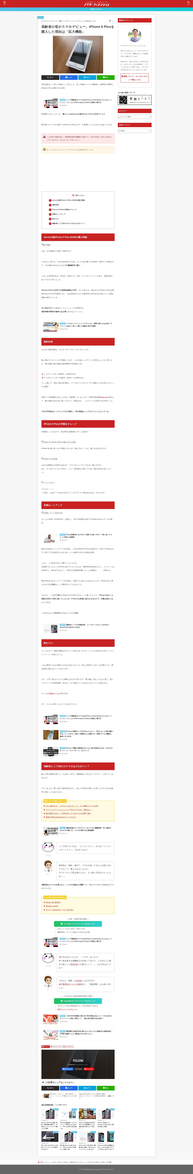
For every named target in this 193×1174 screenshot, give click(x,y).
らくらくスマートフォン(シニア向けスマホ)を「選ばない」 (69, 810)
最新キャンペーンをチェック (67, 1009)
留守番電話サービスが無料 (70, 984)
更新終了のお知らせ (96, 9)
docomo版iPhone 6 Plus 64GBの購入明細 (67, 200)
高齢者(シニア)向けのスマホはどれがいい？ (67, 223)
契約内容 (54, 205)
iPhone (60, 1162)
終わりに (54, 219)
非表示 (82, 195)
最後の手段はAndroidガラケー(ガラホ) (61, 817)
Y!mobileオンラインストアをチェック (79, 1001)
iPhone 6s (103, 397)
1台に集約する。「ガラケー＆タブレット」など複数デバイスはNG (72, 806)
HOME (41, 1162)
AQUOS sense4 (52, 906)
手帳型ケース (53, 693)
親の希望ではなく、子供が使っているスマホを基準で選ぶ (68, 813)
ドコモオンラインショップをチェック (79, 924)
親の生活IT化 (69, 1046)
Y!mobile (78, 981)
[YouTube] (88, 1069)
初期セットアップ (57, 214)
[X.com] (78, 1069)
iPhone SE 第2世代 (53, 902)
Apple (54, 1162)
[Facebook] (67, 1069)
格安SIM (74, 964)
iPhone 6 (40, 17)
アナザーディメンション (92, 1169)
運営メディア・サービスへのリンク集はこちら (136, 78)
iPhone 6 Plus (57, 1046)
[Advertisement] (114, 170)
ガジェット (48, 1162)
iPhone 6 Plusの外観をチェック (63, 209)
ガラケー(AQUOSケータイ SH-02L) (60, 910)
